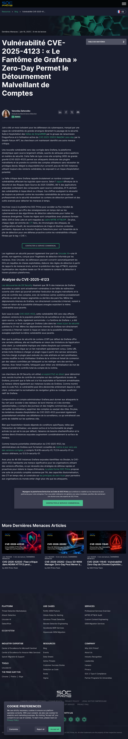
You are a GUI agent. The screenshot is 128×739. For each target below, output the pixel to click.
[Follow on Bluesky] (84, 719)
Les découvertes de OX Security (17, 285)
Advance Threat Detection (54, 619)
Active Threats (49, 661)
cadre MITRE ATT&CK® (55, 219)
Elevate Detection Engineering (55, 623)
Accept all (54, 729)
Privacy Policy (13, 720)
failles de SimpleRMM (36, 134)
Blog (16, 11)
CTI (30, 223)
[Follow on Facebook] (66, 112)
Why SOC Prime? (92, 648)
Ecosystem (8, 630)
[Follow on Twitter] (77, 719)
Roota (45, 674)
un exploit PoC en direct (52, 374)
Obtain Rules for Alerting (53, 615)
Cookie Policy (55, 701)
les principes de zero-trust (52, 475)
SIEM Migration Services (94, 623)
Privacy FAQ (82, 704)
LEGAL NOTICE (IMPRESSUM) (94, 701)
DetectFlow (6, 623)
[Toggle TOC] (124, 42)
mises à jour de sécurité (68, 323)
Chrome (5, 676)
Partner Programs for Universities (98, 678)
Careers (88, 665)
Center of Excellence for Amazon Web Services (21, 652)
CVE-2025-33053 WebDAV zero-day (56, 137)
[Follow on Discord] (78, 112)
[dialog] (34, 718)
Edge (21, 676)
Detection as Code (50, 669)
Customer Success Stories (54, 665)
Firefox (13, 676)
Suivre (17, 117)
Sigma (45, 678)
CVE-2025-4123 (27, 314)
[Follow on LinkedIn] (60, 112)
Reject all (40, 729)
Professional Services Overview (97, 611)
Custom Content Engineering (96, 619)
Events (46, 652)
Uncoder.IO (6, 668)
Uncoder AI (63, 253)
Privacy (88, 669)
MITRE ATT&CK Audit (93, 615)
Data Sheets (48, 657)
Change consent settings (33, 701)
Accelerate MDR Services (53, 628)
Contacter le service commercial (40, 246)
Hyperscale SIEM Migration (54, 632)
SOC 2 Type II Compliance (95, 674)
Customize (13, 729)
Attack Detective (9, 615)
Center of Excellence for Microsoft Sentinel (19, 648)
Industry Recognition (93, 657)
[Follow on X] (72, 112)
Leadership (89, 661)
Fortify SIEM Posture (51, 611)
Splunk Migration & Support (13, 657)
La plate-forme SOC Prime (57, 469)
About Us (88, 652)
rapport (60, 181)
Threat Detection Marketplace (14, 611)
